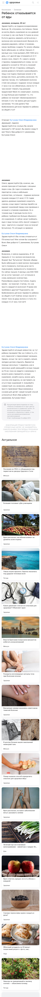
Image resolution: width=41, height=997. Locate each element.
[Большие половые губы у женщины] (20, 496)
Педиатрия (17, 9)
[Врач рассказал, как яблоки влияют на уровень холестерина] (20, 530)
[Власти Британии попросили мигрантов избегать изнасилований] (20, 633)
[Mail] (7, 2)
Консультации (6, 9)
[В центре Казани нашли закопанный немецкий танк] (20, 735)
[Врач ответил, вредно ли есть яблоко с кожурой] (20, 872)
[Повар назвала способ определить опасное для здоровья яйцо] (20, 769)
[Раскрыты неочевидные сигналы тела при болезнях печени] (20, 667)
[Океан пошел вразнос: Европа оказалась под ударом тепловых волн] (20, 564)
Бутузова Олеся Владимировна (23, 120)
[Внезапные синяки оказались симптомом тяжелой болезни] (20, 701)
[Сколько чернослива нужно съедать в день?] (20, 906)
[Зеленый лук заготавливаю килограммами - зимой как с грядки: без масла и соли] (20, 837)
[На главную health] (14, 2)
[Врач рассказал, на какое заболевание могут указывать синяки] (20, 803)
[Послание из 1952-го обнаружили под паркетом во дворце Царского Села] (20, 462)
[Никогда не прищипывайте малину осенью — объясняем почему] (20, 974)
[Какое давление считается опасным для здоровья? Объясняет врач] (20, 598)
